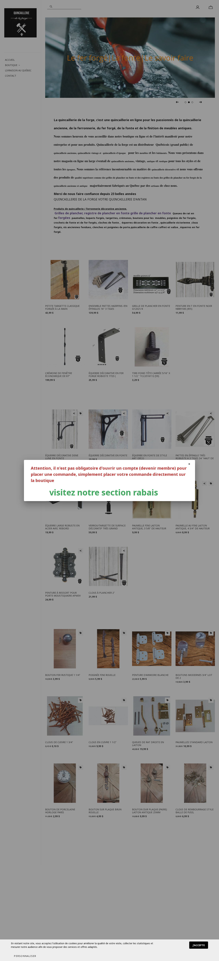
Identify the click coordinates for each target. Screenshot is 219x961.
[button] (25, 956)
